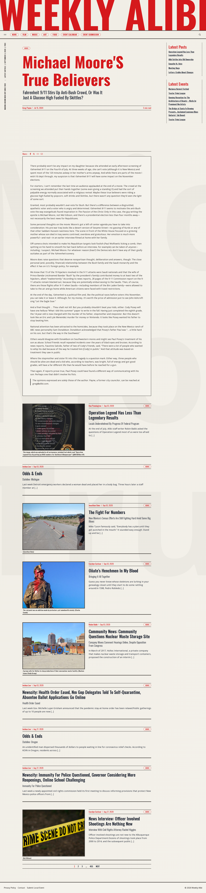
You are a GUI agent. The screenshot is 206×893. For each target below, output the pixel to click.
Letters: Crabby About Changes (181, 72)
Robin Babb (93, 624)
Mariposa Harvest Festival (179, 89)
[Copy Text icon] (38, 154)
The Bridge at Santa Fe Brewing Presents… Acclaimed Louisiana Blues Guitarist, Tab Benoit (183, 112)
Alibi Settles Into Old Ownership (181, 59)
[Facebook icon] (30, 154)
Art (45, 34)
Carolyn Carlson (95, 563)
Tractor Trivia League (177, 93)
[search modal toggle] (199, 35)
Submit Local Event (35, 887)
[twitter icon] (34, 154)
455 (91, 866)
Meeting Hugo (174, 68)
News (14, 34)
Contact (21, 887)
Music (34, 34)
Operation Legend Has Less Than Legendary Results (181, 53)
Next (98, 866)
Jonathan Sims (94, 505)
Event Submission (91, 34)
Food (55, 34)
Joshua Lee (26, 466)
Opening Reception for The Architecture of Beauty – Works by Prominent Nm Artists (182, 101)
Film (24, 34)
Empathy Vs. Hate (175, 63)
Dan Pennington (95, 405)
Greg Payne (26, 108)
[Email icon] (42, 154)
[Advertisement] (86, 130)
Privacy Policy (10, 887)
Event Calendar (70, 34)
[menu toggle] (5, 34)
